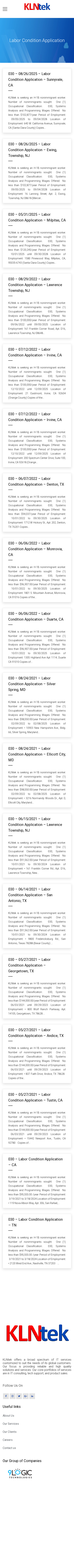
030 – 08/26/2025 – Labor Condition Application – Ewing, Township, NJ (32, 150)
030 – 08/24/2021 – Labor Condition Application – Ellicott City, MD (37, 754)
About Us (8, 1415)
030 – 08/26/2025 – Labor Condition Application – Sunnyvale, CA (35, 79)
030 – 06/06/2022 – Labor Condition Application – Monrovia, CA (35, 549)
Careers (8, 1440)
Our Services (11, 1423)
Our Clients (10, 1432)
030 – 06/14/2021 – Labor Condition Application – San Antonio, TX (30, 895)
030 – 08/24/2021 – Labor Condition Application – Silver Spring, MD (32, 684)
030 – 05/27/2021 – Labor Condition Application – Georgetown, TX (29, 965)
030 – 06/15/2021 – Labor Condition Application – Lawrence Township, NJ (35, 825)
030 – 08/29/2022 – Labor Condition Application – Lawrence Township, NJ (35, 285)
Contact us (9, 1448)
